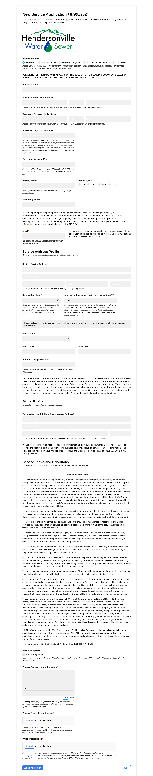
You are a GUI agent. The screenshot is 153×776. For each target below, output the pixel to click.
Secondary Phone (31, 199)
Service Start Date (36, 295)
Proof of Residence (37, 739)
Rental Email (28, 346)
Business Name (30, 84)
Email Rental (84, 346)
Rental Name (33, 333)
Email (30, 231)
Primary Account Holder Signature (44, 667)
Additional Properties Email (36, 359)
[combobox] (87, 284)
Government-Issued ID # (39, 159)
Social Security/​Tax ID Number (42, 130)
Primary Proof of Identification (42, 713)
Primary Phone (34, 180)
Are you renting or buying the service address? (90, 295)
